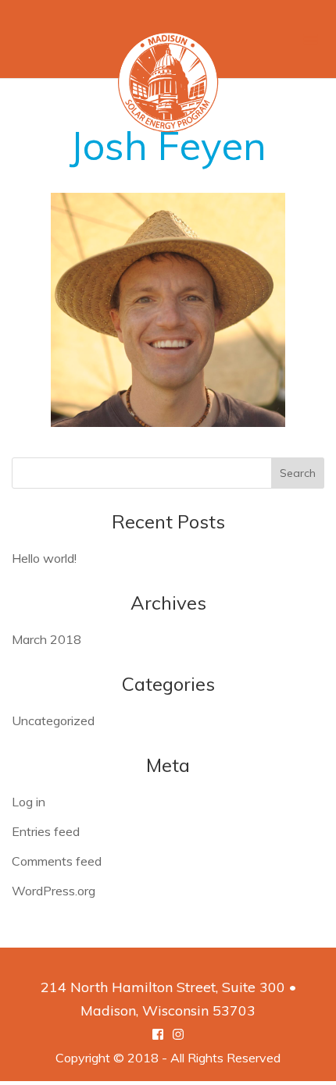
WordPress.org (53, 890)
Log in (28, 801)
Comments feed (57, 861)
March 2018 (46, 639)
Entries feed (46, 831)
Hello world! (44, 558)
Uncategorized (53, 720)
